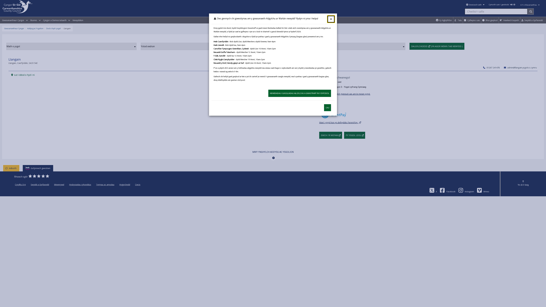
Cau (327, 107)
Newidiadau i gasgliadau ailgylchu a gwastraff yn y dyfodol (299, 93)
